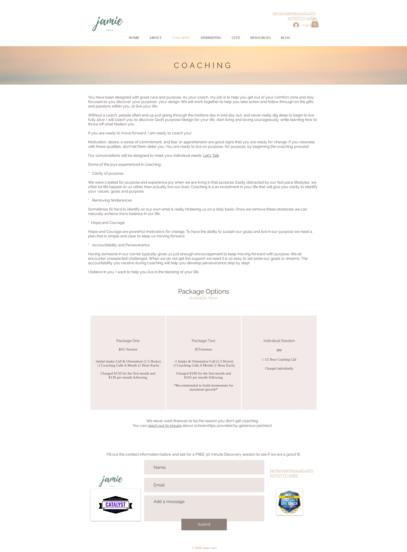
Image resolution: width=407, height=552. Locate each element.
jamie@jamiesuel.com (294, 13)
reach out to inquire (165, 425)
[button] (315, 23)
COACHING (203, 65)
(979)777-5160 (302, 18)
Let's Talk (211, 155)
